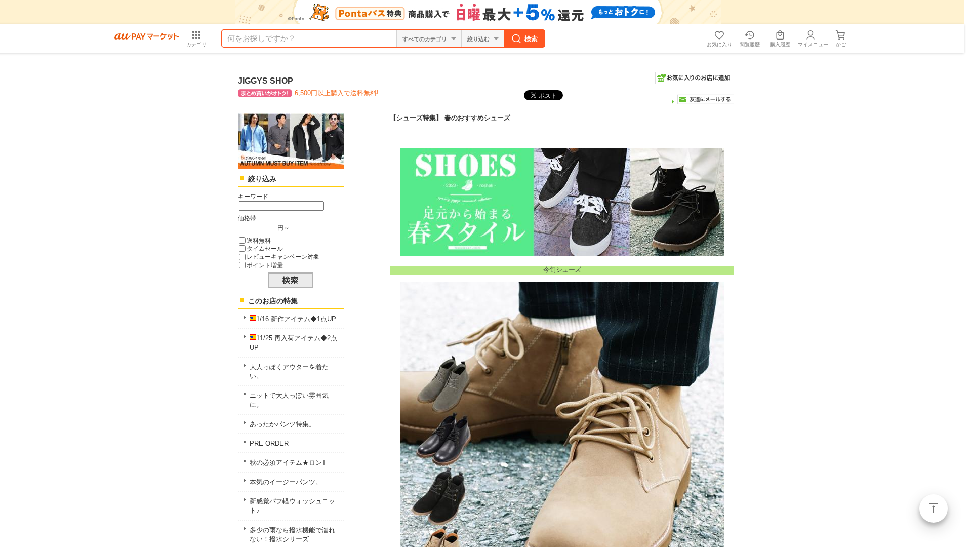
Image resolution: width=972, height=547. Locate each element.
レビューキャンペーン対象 (283, 256)
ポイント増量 (265, 265)
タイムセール (265, 248)
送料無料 (259, 240)
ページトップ (933, 508)
